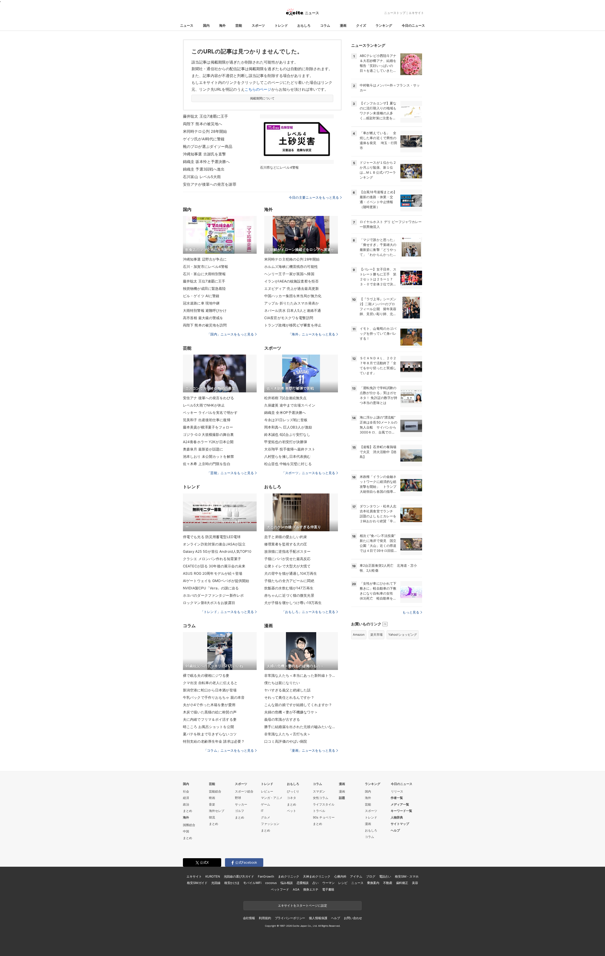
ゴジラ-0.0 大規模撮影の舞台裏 (208, 434)
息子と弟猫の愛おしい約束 (285, 537)
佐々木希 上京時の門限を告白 (206, 464)
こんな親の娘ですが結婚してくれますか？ (298, 705)
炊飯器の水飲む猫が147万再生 (288, 588)
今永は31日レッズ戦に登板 (286, 420)
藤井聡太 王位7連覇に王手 (205, 116)
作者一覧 (397, 798)
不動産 (387, 883)
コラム (325, 25)
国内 (206, 25)
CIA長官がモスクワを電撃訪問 (288, 318)
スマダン (319, 791)
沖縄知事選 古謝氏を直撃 (204, 154)
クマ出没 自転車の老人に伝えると (210, 683)
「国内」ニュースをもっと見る (230, 334)
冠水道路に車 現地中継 (201, 303)
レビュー (267, 791)
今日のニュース (413, 25)
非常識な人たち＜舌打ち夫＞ (287, 734)
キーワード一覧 (401, 811)
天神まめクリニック (316, 876)
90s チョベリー (324, 817)
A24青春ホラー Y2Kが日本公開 (208, 442)
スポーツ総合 (244, 791)
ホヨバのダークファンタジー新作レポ (213, 595)
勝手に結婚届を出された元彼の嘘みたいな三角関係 (301, 727)
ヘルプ (395, 830)
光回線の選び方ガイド (239, 876)
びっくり (293, 791)
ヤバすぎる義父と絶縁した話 (287, 690)
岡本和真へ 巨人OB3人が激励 (288, 427)
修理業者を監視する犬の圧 (285, 544)
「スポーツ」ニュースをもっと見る (308, 473)
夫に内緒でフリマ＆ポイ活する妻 (210, 719)
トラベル (319, 811)
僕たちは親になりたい (282, 683)
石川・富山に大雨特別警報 (204, 274)
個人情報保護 (318, 918)
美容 (415, 883)
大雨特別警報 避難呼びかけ (205, 310)
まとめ (187, 811)
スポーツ (258, 25)
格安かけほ (231, 883)
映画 (212, 798)
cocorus (271, 883)
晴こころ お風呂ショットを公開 (208, 727)
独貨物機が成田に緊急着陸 (204, 288)
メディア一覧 (400, 804)
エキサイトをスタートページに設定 (302, 905)
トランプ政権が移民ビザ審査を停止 (292, 325)
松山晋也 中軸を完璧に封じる (288, 464)
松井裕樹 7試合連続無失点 (285, 398)
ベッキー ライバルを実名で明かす (210, 412)
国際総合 (189, 825)
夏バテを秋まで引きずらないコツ (210, 734)
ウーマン (328, 883)
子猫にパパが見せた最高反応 (287, 559)
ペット (291, 811)
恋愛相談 (303, 883)
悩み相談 (287, 883)
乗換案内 (373, 883)
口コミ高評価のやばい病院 (285, 741)
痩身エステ (310, 889)
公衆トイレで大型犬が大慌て (287, 566)
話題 (342, 798)
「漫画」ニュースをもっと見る (311, 750)
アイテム (356, 876)
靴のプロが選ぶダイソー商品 (208, 146)
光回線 (215, 883)
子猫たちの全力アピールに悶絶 (289, 581)
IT (262, 811)
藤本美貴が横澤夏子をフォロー (208, 427)
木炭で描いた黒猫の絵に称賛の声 (210, 712)
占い (315, 883)
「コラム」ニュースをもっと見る (229, 750)
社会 (186, 791)
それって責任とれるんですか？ (289, 697)
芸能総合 (215, 791)
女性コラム (320, 798)
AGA (296, 889)
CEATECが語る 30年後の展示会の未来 (214, 566)
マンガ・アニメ (271, 798)
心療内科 (340, 876)
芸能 (238, 25)
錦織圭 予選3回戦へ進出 (204, 169)
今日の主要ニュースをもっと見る (314, 197)
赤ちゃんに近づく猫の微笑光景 (289, 595)
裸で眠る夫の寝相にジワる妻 (206, 675)
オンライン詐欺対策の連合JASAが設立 (214, 544)
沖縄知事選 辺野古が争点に (205, 259)
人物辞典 (397, 817)
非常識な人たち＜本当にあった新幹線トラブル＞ (301, 675)
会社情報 (249, 918)
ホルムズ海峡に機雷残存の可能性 (291, 266)
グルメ (265, 817)
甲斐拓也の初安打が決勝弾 (285, 442)
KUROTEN (212, 876)
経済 (186, 798)
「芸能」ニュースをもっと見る (230, 473)
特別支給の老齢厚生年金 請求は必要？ (214, 741)
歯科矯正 (402, 883)
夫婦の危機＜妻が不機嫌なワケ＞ (291, 712)
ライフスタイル (323, 804)
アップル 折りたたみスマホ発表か (291, 303)
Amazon (359, 634)
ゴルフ (239, 811)
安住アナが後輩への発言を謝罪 (209, 184)
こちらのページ (258, 89)
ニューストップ (395, 13)
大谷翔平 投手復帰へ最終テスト (289, 449)
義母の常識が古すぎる (282, 719)
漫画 (343, 25)
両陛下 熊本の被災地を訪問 (205, 325)
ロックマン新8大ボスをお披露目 (209, 602)
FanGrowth (266, 876)
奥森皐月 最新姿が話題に (203, 449)
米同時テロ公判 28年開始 (205, 131)
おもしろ (304, 25)
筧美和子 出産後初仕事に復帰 (206, 420)
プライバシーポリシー (290, 918)
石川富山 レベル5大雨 (202, 176)
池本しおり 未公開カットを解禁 (208, 456)
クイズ (361, 25)
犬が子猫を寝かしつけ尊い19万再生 (293, 602)
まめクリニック (288, 876)
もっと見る (410, 612)
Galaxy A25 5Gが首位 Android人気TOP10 (217, 551)
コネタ (291, 798)
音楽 (212, 804)
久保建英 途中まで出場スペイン (289, 405)
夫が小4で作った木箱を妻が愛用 (209, 705)
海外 (222, 25)
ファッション (270, 824)
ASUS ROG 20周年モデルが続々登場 (212, 573)
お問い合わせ (353, 918)
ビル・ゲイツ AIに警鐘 (201, 296)
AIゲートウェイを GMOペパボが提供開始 (216, 581)
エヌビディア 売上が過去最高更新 (291, 288)
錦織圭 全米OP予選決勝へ (285, 412)
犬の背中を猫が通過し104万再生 (290, 573)
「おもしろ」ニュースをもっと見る (308, 612)
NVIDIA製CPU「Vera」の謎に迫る (211, 588)
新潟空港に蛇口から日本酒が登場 (210, 690)
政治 (186, 804)
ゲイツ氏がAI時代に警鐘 (204, 139)
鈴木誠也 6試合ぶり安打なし (287, 434)
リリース (397, 791)
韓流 (212, 817)
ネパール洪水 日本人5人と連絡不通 (292, 310)
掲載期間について (262, 98)
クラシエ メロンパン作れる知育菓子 (212, 559)
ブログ (370, 876)
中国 (186, 831)
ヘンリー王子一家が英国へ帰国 (289, 274)
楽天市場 (376, 634)
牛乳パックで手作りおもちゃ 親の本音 (214, 697)
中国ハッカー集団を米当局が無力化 (292, 296)
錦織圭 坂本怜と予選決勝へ (206, 161)
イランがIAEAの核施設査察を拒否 (291, 281)
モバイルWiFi (252, 883)
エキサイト (416, 13)
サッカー (241, 804)
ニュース (186, 25)
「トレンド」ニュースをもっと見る (227, 612)
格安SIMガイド (197, 883)
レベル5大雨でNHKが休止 (204, 405)
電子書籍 (328, 889)
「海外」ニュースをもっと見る (311, 334)
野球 (238, 798)
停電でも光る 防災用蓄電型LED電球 (212, 537)
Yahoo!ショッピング (402, 634)
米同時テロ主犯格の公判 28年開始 (292, 259)
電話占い (385, 876)
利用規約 (265, 918)
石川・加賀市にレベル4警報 (205, 266)
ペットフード (280, 889)
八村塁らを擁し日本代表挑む (287, 456)
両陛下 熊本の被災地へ (202, 123)
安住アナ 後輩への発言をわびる (208, 398)
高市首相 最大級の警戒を (203, 318)
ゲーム (265, 804)
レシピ (342, 883)
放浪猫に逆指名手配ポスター (287, 551)
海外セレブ (216, 811)
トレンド (281, 25)
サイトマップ (400, 824)
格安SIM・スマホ (407, 876)
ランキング (384, 25)
